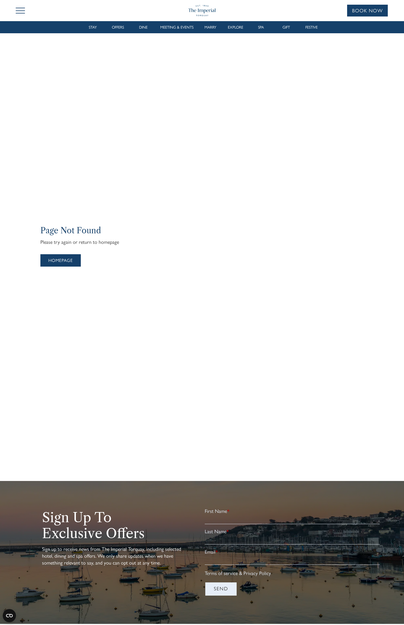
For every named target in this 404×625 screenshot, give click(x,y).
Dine (143, 27)
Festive (311, 27)
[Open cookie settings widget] (9, 615)
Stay (93, 27)
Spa (261, 27)
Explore (235, 27)
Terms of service (221, 573)
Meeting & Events (176, 27)
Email (211, 552)
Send (221, 589)
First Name (217, 511)
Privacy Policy (257, 573)
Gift (286, 27)
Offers (118, 27)
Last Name (217, 532)
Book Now (367, 11)
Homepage (60, 260)
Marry (210, 27)
